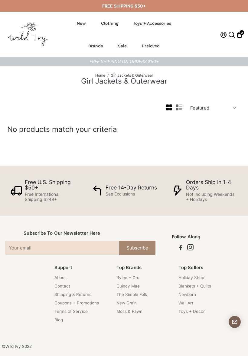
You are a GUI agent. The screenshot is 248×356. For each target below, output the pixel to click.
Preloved (151, 45)
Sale (122, 45)
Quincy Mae (128, 286)
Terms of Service (71, 311)
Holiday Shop (191, 277)
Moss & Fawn (129, 311)
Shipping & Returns (72, 294)
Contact (62, 286)
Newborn (187, 294)
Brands (95, 45)
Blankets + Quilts (194, 286)
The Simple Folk (131, 294)
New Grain (126, 302)
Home (100, 75)
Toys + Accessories (152, 23)
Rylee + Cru (127, 277)
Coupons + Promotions (76, 302)
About (60, 277)
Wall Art (185, 302)
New (81, 23)
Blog (58, 319)
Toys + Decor (191, 311)
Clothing (109, 23)
